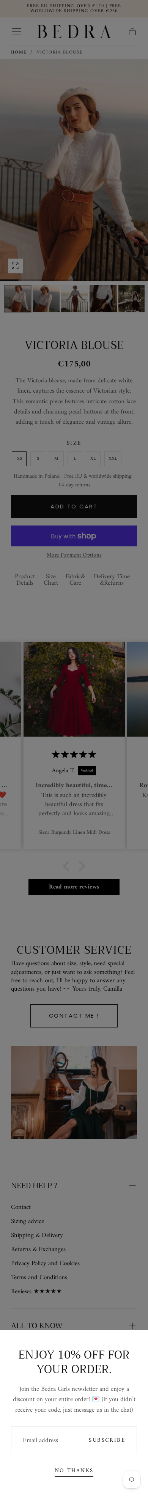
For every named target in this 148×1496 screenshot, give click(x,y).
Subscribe (107, 1440)
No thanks (74, 1470)
